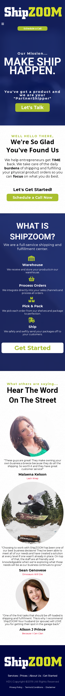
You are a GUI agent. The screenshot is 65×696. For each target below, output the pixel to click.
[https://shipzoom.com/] (32, 12)
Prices (24, 675)
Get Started (49, 675)
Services (13, 675)
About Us (35, 675)
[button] (3, 23)
